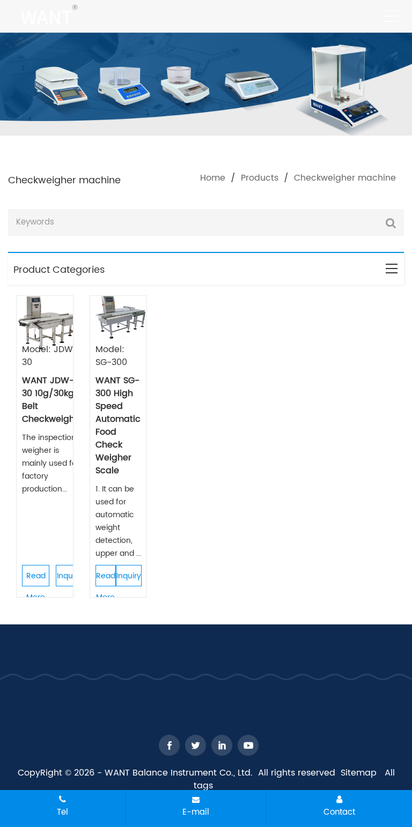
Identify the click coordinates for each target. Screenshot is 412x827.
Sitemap (359, 773)
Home (212, 178)
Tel (62, 812)
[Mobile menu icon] (391, 16)
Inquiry (69, 576)
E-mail (195, 812)
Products (259, 178)
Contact (339, 812)
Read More (36, 578)
